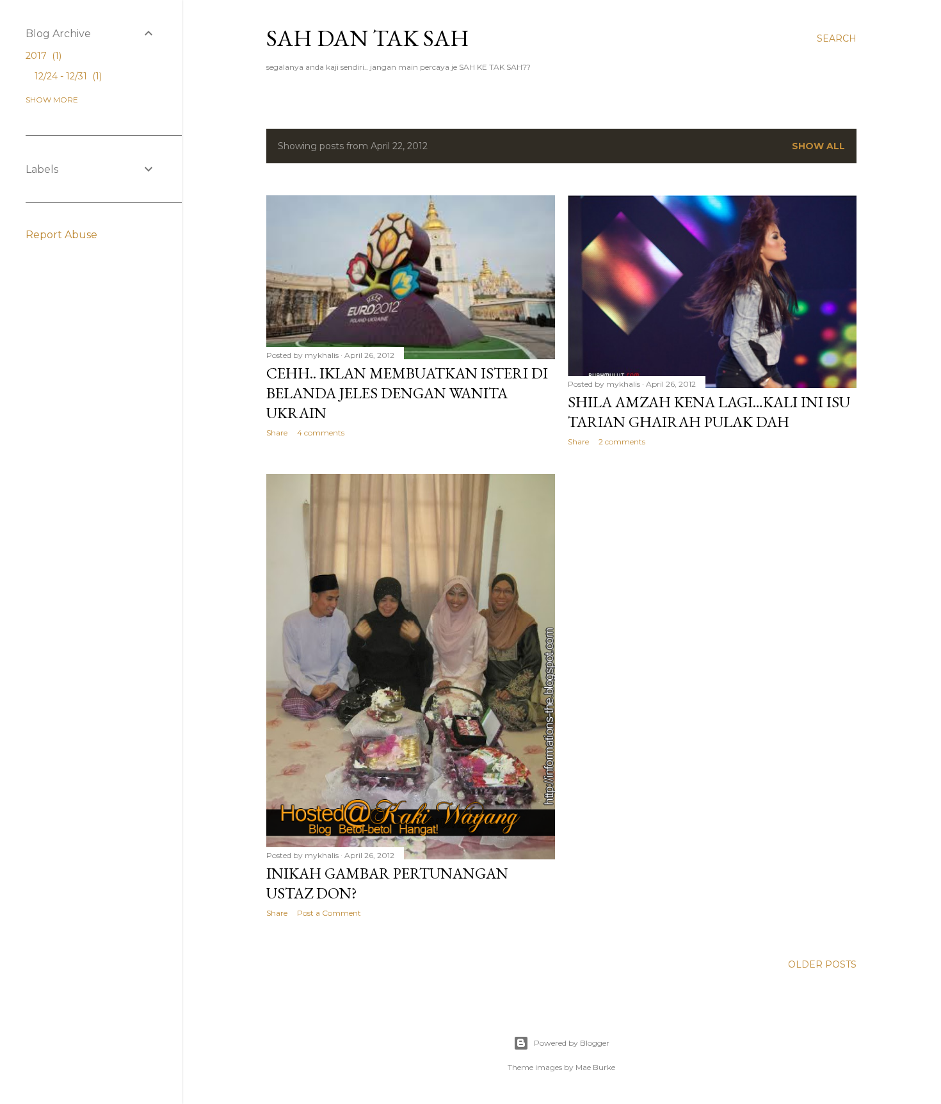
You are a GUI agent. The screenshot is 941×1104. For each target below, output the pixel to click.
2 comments (622, 441)
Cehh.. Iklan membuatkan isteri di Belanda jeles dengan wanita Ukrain (407, 393)
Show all (818, 146)
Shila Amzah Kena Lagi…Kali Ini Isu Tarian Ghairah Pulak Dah (709, 412)
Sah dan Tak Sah (367, 38)
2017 (42, 55)
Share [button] (276, 432)
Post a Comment (329, 913)
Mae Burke (595, 1067)
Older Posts (822, 964)
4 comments (320, 432)
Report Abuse (61, 235)
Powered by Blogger (571, 1043)
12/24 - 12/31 (67, 76)
